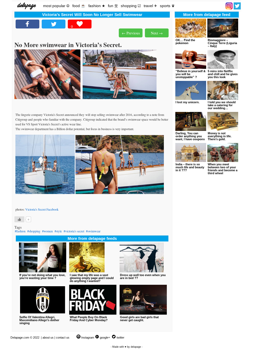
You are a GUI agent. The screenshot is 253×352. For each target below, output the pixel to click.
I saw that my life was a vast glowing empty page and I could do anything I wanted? (92, 278)
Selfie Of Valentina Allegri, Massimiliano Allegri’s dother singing (39, 320)
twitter (120, 337)
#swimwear (93, 231)
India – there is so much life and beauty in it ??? (190, 167)
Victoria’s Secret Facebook (42, 209)
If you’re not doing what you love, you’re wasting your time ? (42, 276)
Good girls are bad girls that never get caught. (139, 318)
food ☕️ (79, 6)
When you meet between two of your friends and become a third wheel (222, 169)
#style (58, 231)
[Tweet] (53, 24)
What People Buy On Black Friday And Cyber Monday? (89, 318)
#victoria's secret (74, 231)
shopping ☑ (131, 6)
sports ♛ (167, 6)
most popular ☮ (56, 6)
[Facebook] (27, 24)
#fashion (20, 231)
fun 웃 (113, 6)
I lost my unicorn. (187, 102)
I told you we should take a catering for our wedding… (222, 105)
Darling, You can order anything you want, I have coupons (190, 136)
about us (48, 337)
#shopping (33, 231)
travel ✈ (150, 6)
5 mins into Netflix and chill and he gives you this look (223, 74)
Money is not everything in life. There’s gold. (219, 136)
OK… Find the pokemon (185, 41)
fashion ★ (96, 6)
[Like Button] (19, 219)
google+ (105, 337)
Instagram (87, 337)
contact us (62, 337)
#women (47, 231)
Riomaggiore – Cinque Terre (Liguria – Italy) (222, 43)
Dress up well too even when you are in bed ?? (143, 276)
